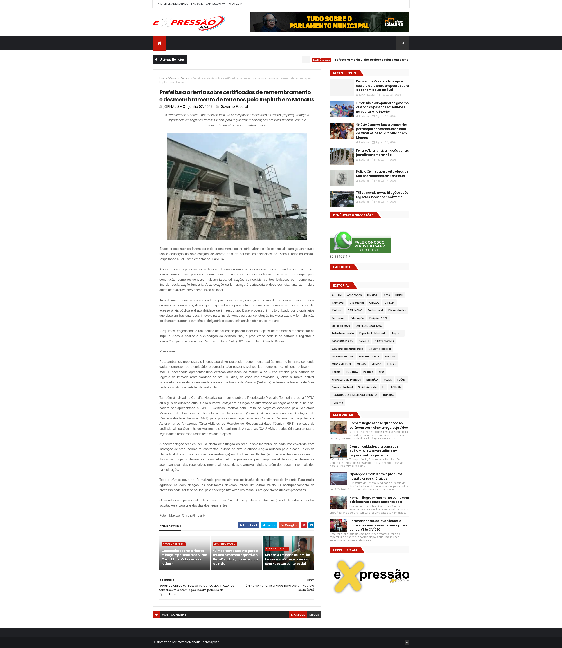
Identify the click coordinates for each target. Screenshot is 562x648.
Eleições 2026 (305, 59)
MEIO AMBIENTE (341, 364)
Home (163, 78)
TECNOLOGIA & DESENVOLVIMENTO (354, 395)
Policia (391, 364)
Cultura (337, 310)
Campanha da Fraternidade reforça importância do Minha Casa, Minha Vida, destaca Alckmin (184, 557)
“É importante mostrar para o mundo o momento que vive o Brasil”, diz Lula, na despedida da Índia (235, 557)
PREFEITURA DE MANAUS (172, 3)
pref (381, 372)
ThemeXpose (210, 642)
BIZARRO (372, 295)
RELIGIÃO (372, 379)
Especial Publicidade (373, 333)
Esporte (397, 333)
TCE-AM (396, 387)
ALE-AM (337, 295)
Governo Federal (179, 78)
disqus (314, 614)
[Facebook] (402, 4)
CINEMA (389, 303)
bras (387, 295)
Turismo (337, 402)
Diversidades (397, 310)
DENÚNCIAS (355, 310)
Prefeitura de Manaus (346, 379)
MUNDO (377, 364)
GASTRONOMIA (384, 341)
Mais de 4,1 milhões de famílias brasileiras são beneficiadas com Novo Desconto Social (288, 559)
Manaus (390, 356)
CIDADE (374, 303)
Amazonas (354, 295)
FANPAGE (197, 3)
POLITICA (352, 372)
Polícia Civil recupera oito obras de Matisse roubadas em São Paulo (382, 173)
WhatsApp (235, 3)
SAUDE (387, 379)
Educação (357, 318)
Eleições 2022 (378, 318)
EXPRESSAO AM (215, 3)
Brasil (399, 295)
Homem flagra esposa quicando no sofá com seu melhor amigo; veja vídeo (378, 425)
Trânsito (388, 395)
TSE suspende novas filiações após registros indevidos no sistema (382, 194)
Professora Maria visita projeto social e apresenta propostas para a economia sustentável (386, 60)
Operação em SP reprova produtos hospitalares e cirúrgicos (375, 476)
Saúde (401, 379)
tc (383, 387)
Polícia (336, 372)
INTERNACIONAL (369, 356)
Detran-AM (375, 310)
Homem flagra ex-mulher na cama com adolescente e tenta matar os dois (379, 499)
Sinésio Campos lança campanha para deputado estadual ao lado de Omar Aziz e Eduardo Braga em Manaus (381, 131)
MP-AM (361, 364)
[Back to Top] (407, 642)
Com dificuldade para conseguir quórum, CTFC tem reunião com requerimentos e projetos (373, 450)
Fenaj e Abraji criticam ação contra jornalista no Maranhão (382, 152)
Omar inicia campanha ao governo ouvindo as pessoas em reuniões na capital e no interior (382, 107)
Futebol (364, 341)
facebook (298, 614)
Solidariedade (367, 387)
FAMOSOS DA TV (342, 341)
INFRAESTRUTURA (343, 356)
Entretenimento (343, 333)
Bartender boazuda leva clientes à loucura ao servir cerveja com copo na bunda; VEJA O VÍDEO (378, 525)
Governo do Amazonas (347, 349)
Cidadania (357, 303)
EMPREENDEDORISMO (369, 326)
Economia (338, 318)
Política (368, 372)
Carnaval (338, 303)
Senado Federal (342, 387)
